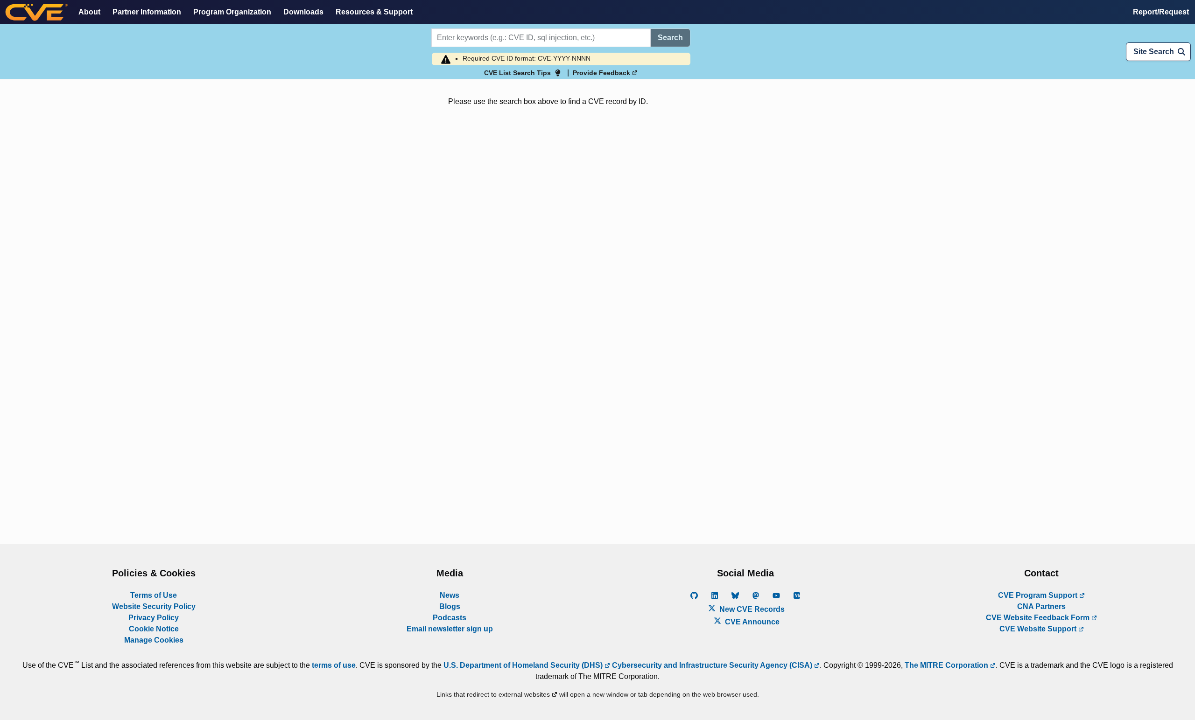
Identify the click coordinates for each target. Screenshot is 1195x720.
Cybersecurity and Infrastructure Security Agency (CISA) (712, 665)
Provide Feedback (602, 72)
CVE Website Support (1038, 629)
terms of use (334, 665)
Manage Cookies (153, 640)
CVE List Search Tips (517, 72)
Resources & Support (374, 12)
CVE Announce (751, 622)
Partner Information (146, 12)
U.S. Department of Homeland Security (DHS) (524, 665)
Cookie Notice (154, 629)
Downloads (303, 12)
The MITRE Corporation (947, 665)
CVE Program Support (1038, 595)
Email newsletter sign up (450, 629)
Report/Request (1161, 12)
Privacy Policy (153, 618)
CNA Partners (1041, 606)
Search (670, 38)
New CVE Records (751, 609)
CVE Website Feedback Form (1038, 618)
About (89, 12)
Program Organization (232, 12)
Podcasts (449, 618)
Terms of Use (153, 595)
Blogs (449, 606)
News (449, 595)
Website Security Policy (154, 606)
